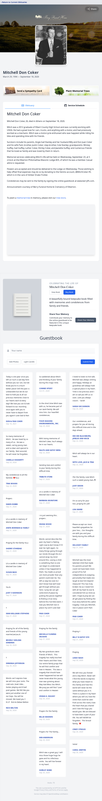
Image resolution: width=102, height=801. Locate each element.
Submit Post (88, 362)
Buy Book (69, 292)
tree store (61, 197)
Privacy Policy (44, 790)
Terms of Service (58, 790)
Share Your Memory (85, 320)
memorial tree (23, 197)
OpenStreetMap (53, 794)
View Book (55, 292)
